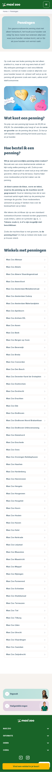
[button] (46, 4)
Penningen (14, 11)
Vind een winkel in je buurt (26, 766)
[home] (11, 4)
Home (5, 11)
